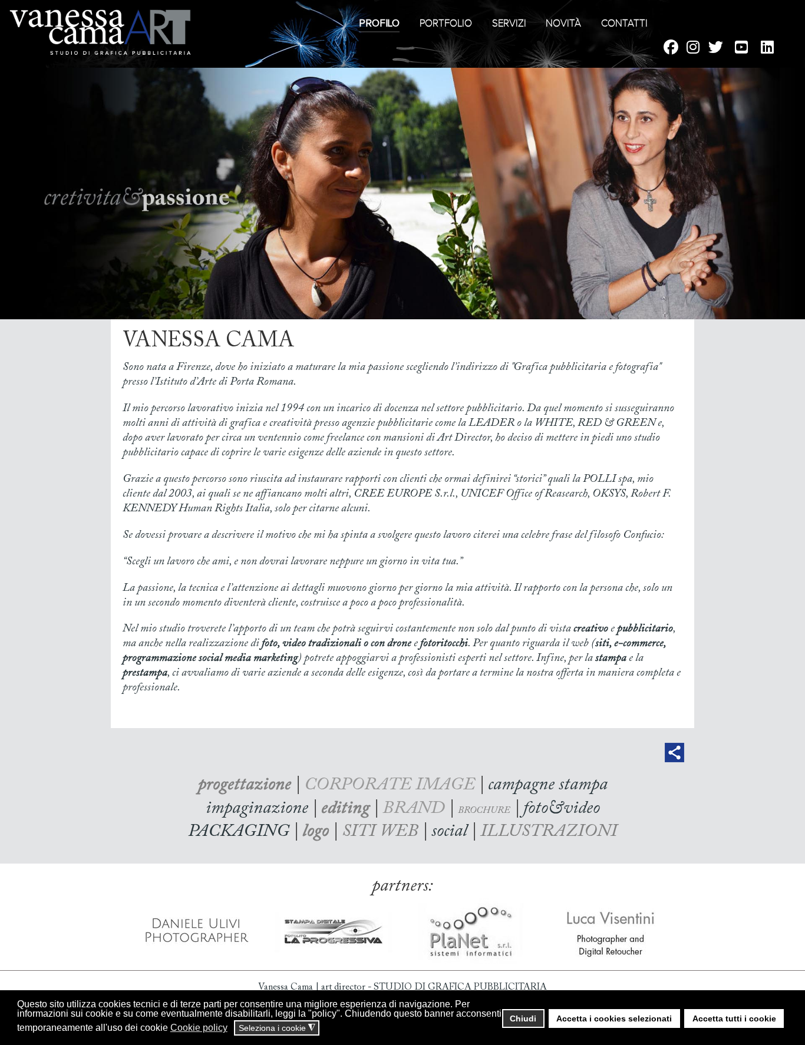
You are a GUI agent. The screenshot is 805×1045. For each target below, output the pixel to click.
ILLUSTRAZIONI (548, 832)
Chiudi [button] (523, 1018)
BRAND (413, 809)
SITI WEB (380, 832)
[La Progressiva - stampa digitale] (333, 931)
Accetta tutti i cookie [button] (734, 1018)
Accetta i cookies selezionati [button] (614, 1018)
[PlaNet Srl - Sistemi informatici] (472, 931)
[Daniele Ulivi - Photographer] (195, 931)
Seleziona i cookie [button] (277, 1028)
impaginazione (257, 809)
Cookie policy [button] (198, 1028)
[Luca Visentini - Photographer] (610, 931)
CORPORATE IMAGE (389, 785)
